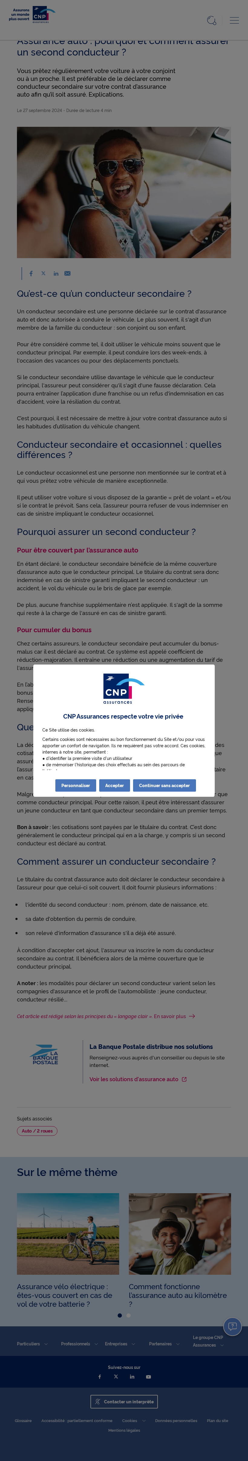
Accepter (114, 785)
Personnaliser (75, 785)
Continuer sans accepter (164, 785)
